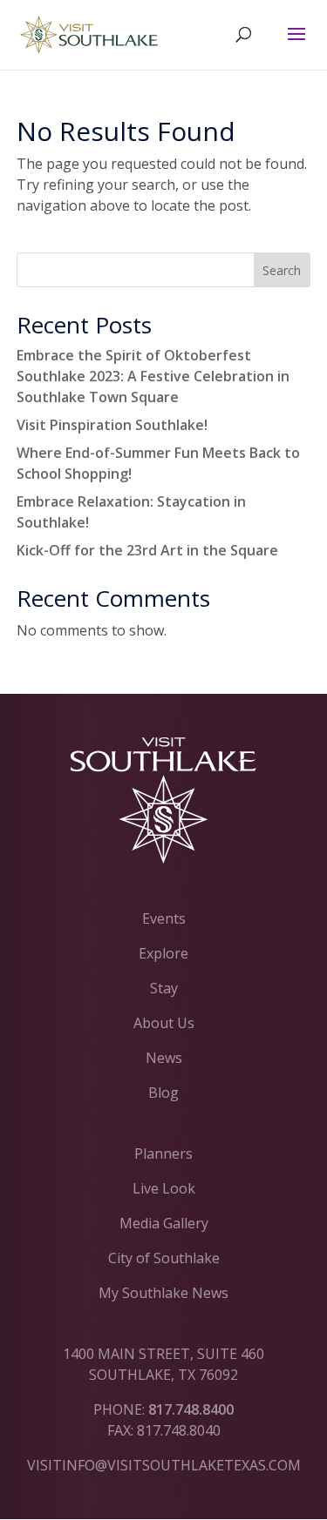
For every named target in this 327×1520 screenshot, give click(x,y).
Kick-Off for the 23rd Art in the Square (147, 550)
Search (281, 270)
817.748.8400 (191, 1409)
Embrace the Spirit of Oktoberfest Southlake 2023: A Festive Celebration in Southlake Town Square (153, 376)
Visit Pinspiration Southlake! (112, 424)
